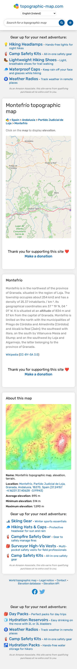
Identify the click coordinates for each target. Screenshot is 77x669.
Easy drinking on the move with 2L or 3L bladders (41, 622)
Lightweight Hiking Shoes (33, 59)
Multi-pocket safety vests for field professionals (39, 548)
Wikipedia (12, 354)
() (35, 487)
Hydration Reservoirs (28, 619)
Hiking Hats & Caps (29, 527)
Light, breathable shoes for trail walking (38, 62)
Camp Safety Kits (25, 53)
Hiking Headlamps (26, 44)
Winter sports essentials (51, 521)
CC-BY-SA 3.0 (29, 354)
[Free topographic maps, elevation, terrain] (7, 120)
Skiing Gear (21, 521)
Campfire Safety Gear (31, 536)
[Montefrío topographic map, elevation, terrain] (38, 437)
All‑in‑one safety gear (58, 54)
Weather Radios (23, 78)
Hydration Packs (24, 645)
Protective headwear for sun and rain (37, 529)
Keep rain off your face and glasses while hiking (41, 71)
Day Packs (18, 613)
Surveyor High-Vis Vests (33, 545)
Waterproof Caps (24, 69)
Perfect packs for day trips (48, 614)
